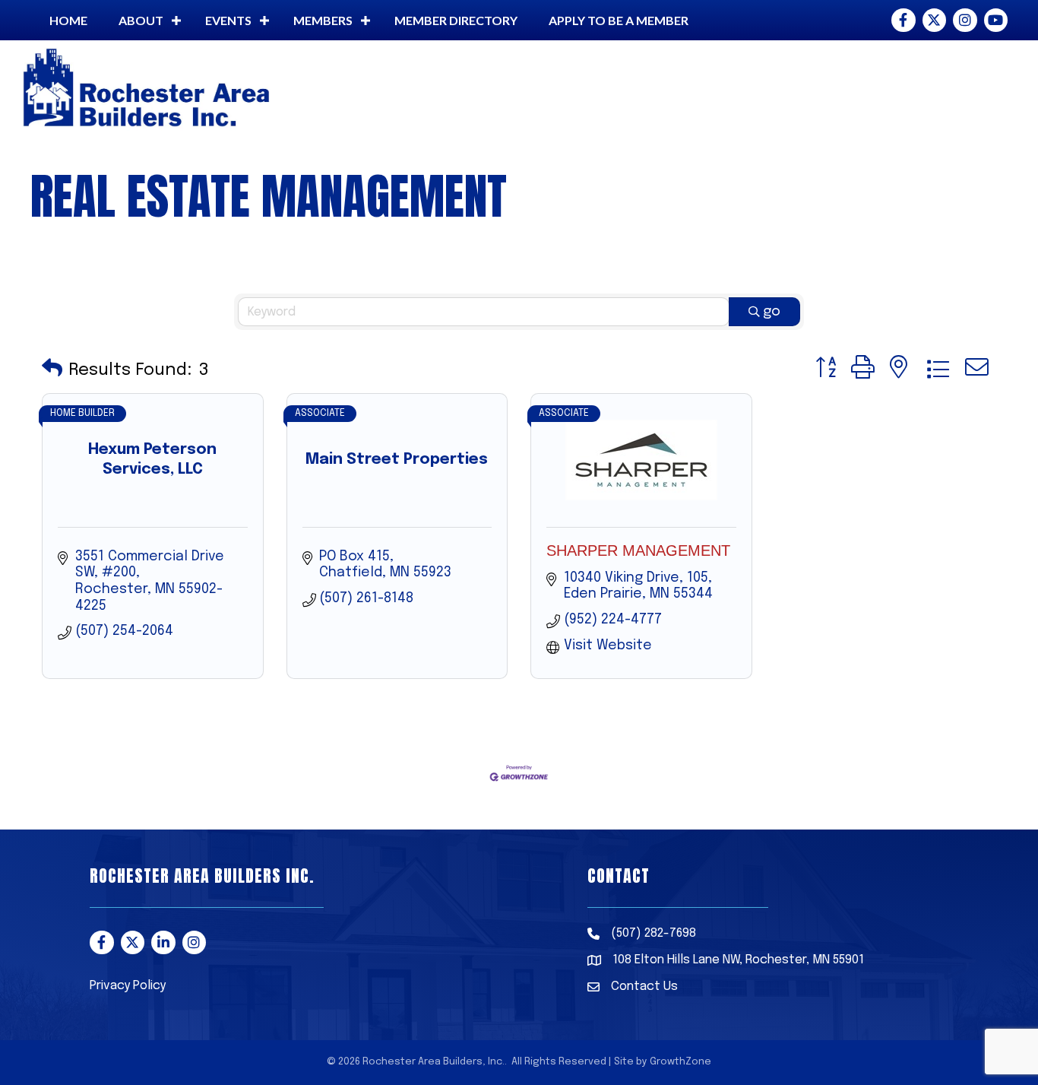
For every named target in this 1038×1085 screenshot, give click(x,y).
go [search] (771, 312)
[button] (52, 369)
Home (68, 20)
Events (228, 20)
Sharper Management (638, 550)
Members (323, 20)
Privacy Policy (128, 985)
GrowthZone (680, 1062)
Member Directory (455, 20)
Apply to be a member (618, 20)
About (141, 20)
